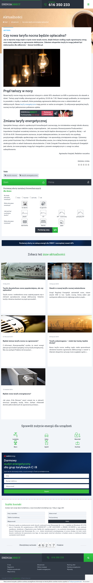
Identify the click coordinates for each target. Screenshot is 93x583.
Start (6, 22)
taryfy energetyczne (28, 104)
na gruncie (43, 207)
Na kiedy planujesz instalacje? (7, 197)
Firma (51, 182)
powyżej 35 (80, 216)
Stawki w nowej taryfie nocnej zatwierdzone (67, 288)
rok (41, 197)
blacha (43, 225)
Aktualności (15, 22)
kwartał (26, 197)
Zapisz (46, 491)
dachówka (24, 225)
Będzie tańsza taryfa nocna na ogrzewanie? (20, 341)
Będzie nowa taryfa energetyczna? (17, 394)
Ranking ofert (71, 565)
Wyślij (67, 521)
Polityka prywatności (13, 569)
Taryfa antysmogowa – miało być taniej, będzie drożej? (68, 342)
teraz (18, 197)
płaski (25, 216)
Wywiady (70, 569)
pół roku (34, 197)
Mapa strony (11, 571)
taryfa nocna (12, 175)
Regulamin (10, 567)
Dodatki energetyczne (43, 569)
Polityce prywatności (75, 581)
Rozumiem (86, 581)
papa (61, 225)
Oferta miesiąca (42, 567)
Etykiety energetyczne (73, 567)
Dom (6, 182)
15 (43, 216)
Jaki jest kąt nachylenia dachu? (7, 213)
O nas (9, 565)
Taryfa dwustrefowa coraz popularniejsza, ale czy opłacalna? (23, 289)
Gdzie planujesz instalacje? (9, 204)
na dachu (25, 207)
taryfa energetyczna (30, 175)
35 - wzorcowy (62, 216)
